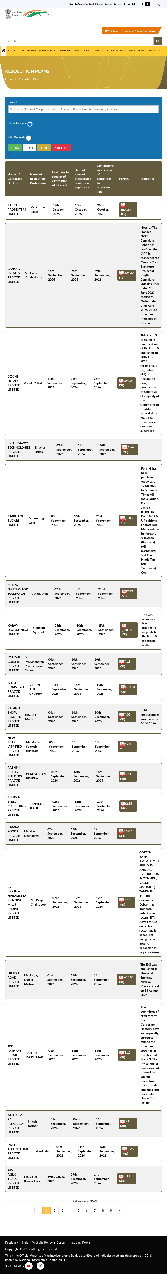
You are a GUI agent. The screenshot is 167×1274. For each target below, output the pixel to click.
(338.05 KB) (127, 632)
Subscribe (61, 147)
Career (61, 1242)
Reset (29, 147)
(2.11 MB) (125, 776)
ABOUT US (11, 51)
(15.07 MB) (125, 833)
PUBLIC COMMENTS (137, 51)
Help (25, 1242)
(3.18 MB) (124, 902)
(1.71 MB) (124, 1178)
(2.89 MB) (127, 593)
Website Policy (42, 1242)
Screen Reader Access (108, 4)
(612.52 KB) (126, 979)
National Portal (80, 1242)
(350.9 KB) (126, 520)
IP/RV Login (112, 31)
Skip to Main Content (81, 4)
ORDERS (122, 51)
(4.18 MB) (124, 664)
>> (120, 1210)
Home (9, 79)
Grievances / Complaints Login (139, 31)
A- (125, 4)
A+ (133, 4)
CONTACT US (154, 51)
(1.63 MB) (125, 746)
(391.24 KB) (126, 383)
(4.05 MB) (124, 716)
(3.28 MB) (128, 1151)
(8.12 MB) (124, 1055)
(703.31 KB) (128, 689)
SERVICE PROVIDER (47, 51)
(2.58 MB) (126, 806)
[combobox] (158, 4)
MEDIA (76, 51)
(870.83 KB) (126, 212)
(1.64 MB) (128, 449)
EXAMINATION (64, 51)
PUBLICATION (112, 51)
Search (13, 102)
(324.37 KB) (126, 275)
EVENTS (86, 51)
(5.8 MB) (125, 1123)
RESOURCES (98, 51)
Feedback (11, 1242)
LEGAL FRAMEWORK (27, 51)
